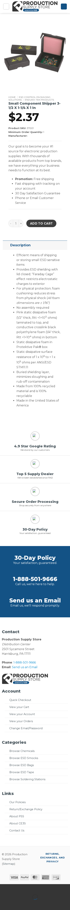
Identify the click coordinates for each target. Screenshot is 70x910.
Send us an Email (35, 600)
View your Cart (19, 707)
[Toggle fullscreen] (14, 887)
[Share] (25, 887)
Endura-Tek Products (39, 99)
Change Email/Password (26, 728)
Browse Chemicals (22, 751)
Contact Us (16, 830)
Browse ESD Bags (21, 765)
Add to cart (41, 223)
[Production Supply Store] (35, 6)
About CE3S (17, 823)
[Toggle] (6, 245)
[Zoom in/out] (3, 887)
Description (20, 245)
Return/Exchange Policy (25, 809)
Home (12, 97)
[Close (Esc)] (36, 887)
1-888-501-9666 (35, 579)
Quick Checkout (20, 700)
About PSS (16, 816)
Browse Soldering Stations (27, 779)
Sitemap (8, 864)
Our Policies (17, 802)
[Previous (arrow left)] (3, 903)
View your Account (22, 714)
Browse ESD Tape (21, 772)
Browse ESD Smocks (23, 758)
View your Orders (21, 721)
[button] (6, 6)
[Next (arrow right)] (14, 903)
